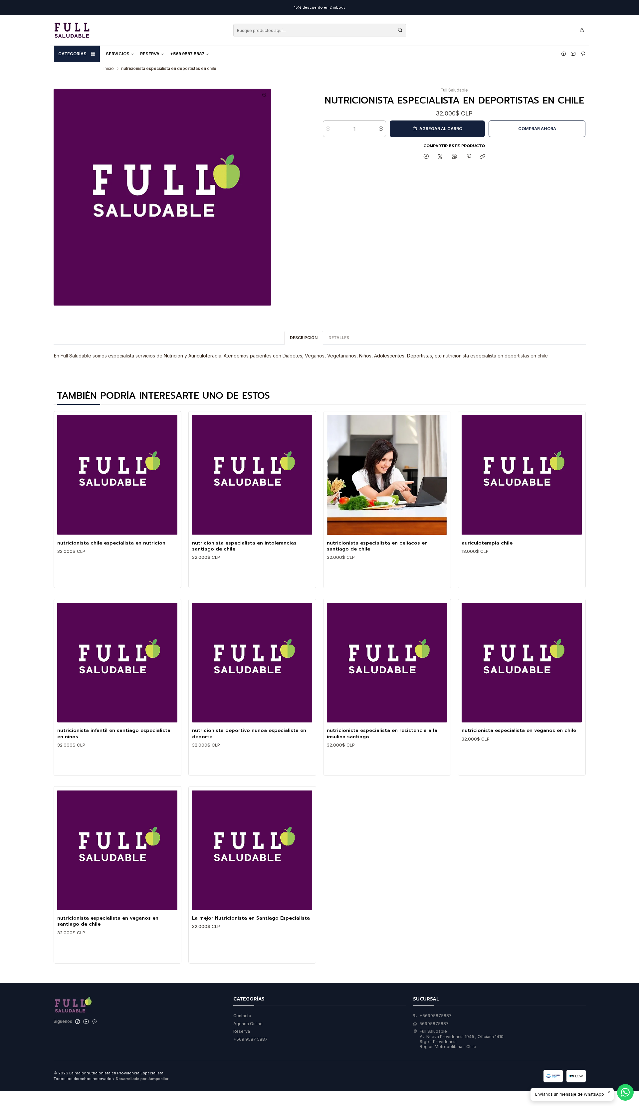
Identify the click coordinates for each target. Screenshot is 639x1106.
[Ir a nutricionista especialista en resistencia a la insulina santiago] (387, 662)
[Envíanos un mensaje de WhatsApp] (625, 1092)
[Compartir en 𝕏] (440, 157)
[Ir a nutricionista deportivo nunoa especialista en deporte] (252, 662)
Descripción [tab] (304, 337)
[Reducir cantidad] (328, 129)
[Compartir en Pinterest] (469, 157)
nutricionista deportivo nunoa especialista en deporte (249, 733)
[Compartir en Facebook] (426, 157)
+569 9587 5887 (187, 53)
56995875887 (434, 1023)
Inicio (109, 69)
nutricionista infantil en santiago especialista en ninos (113, 733)
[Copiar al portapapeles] (483, 157)
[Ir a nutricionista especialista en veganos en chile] (522, 662)
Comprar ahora (537, 128)
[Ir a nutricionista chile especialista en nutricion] (117, 475)
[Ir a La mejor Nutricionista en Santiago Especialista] (252, 850)
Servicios (117, 53)
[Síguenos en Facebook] (563, 54)
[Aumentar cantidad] (381, 129)
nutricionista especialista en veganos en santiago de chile (107, 921)
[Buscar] (400, 30)
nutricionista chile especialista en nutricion (111, 543)
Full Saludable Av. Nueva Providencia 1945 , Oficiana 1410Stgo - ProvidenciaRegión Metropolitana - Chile (462, 1039)
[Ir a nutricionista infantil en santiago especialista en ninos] (117, 662)
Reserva (149, 53)
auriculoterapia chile (487, 543)
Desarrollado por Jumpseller (142, 1078)
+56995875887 (435, 1015)
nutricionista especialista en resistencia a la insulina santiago (382, 733)
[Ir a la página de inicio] (72, 30)
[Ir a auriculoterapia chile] (522, 475)
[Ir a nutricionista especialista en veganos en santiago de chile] (117, 850)
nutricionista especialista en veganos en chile (519, 730)
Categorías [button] (72, 53)
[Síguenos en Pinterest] (583, 54)
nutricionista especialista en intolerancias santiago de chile (244, 546)
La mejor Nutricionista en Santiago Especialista (251, 918)
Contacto (242, 1015)
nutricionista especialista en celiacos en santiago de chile (377, 546)
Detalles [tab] (338, 337)
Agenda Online (248, 1023)
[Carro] (581, 30)
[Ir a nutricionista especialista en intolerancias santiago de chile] (252, 475)
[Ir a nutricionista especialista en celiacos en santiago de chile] (387, 475)
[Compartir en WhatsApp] (455, 157)
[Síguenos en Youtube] (573, 54)
